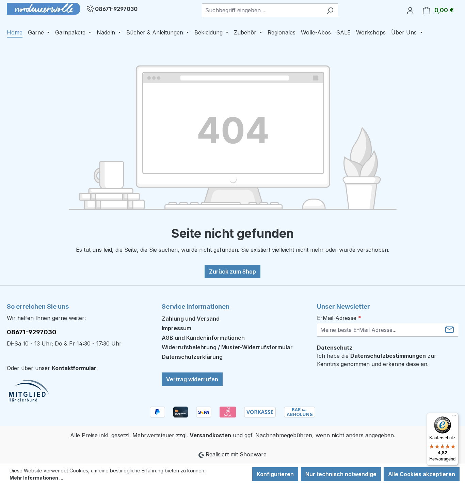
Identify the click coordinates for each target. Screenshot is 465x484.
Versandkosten (210, 435)
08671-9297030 (116, 8)
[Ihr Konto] (410, 10)
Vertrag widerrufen (192, 379)
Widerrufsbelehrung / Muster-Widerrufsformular (227, 347)
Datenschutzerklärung (192, 356)
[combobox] (262, 10)
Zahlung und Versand (191, 318)
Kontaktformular (74, 368)
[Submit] (449, 329)
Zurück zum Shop (232, 271)
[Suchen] (330, 10)
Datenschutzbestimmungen (388, 355)
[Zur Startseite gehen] (43, 9)
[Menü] (454, 417)
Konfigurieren (275, 474)
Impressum (176, 328)
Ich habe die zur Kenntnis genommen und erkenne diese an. (376, 359)
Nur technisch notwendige (340, 474)
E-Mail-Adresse (339, 317)
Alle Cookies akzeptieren (421, 474)
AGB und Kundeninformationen (203, 337)
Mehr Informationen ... (36, 478)
